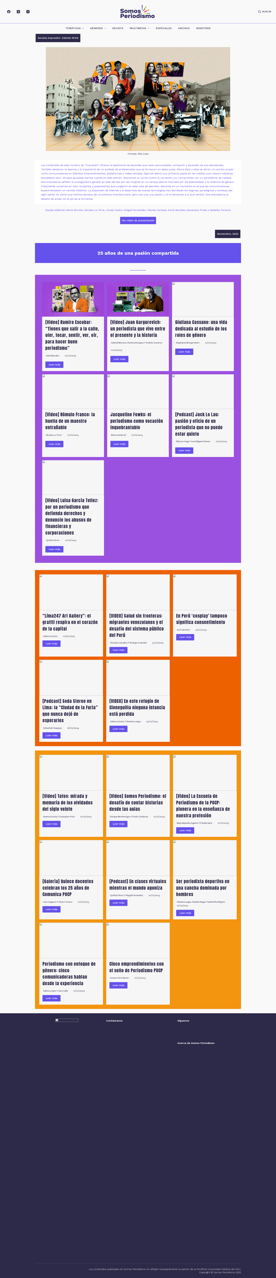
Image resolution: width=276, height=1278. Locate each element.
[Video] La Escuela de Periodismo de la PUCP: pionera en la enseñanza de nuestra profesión (203, 806)
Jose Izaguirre (50, 902)
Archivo (184, 28)
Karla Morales (52, 355)
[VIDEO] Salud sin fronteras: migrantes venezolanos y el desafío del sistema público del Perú (136, 625)
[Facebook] (9, 12)
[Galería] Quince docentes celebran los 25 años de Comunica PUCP (67, 888)
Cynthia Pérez (52, 540)
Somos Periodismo (119, 978)
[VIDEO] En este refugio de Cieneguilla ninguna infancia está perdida (137, 707)
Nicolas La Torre (54, 435)
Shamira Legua (133, 721)
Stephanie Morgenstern (187, 342)
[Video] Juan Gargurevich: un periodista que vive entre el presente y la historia (137, 328)
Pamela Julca (206, 823)
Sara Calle (63, 990)
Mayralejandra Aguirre (187, 823)
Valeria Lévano (50, 636)
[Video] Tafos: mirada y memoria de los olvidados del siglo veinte (67, 802)
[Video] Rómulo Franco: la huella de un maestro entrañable (70, 421)
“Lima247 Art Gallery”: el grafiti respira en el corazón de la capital (70, 622)
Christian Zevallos (119, 642)
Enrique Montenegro (120, 816)
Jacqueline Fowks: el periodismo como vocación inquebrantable (136, 421)
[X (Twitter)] (18, 12)
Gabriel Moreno (118, 342)
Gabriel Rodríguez (216, 902)
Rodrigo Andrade (138, 642)
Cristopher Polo (67, 816)
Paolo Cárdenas (140, 816)
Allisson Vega (182, 441)
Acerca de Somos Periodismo (196, 1043)
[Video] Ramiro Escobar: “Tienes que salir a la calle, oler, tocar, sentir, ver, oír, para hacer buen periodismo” (72, 335)
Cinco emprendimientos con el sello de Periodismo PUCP (136, 967)
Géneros (96, 28)
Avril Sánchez (183, 629)
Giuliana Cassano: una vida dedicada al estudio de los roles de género (201, 328)
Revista (117, 28)
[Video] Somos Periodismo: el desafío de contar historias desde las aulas (137, 802)
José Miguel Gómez (200, 441)
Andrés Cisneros (154, 342)
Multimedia (138, 28)
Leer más (54, 364)
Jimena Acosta (50, 816)
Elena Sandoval (118, 435)
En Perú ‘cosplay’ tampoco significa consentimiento (201, 619)
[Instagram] (28, 12)
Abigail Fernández (134, 895)
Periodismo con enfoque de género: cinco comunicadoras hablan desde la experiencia (69, 974)
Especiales (164, 28)
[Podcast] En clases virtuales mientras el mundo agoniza (137, 884)
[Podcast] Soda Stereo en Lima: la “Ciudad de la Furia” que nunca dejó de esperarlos (70, 711)
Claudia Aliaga (198, 902)
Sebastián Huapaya (52, 728)
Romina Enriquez (135, 342)
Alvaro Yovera (65, 902)
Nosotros (203, 28)
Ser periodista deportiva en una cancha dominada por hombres (203, 888)
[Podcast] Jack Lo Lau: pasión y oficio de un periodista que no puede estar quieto (199, 424)
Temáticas (73, 28)
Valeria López (49, 990)
